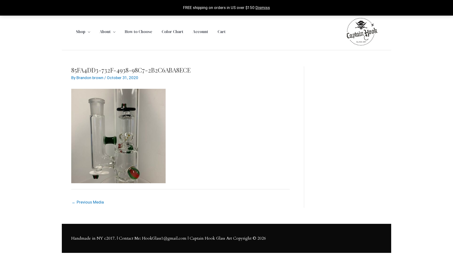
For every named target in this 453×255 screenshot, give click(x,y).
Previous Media (88, 202)
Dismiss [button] (263, 7)
